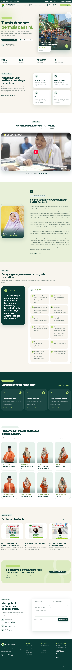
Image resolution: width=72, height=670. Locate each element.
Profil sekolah (29, 645)
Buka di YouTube (43, 173)
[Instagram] (2, 655)
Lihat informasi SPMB (56, 571)
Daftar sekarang (64, 5)
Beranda (26, 5)
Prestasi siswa (44, 650)
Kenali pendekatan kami (7, 95)
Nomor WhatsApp (57, 601)
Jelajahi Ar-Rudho (8, 39)
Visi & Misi (30, 5)
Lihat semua (66, 519)
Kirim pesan (62, 619)
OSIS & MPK (48, 5)
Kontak (45, 5)
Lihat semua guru (64, 438)
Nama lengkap (38, 601)
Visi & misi (43, 652)
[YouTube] (9, 655)
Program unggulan (30, 648)
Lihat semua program (63, 385)
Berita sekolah (29, 654)
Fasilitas (28, 650)
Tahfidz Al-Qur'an (45, 648)
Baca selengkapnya (5, 551)
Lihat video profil (26, 39)
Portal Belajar (54, 5)
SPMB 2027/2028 (45, 645)
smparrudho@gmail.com (65, 1)
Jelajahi (19, 5)
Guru (36, 5)
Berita (40, 5)
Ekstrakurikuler (29, 652)
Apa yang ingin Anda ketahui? (42, 607)
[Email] (12, 655)
